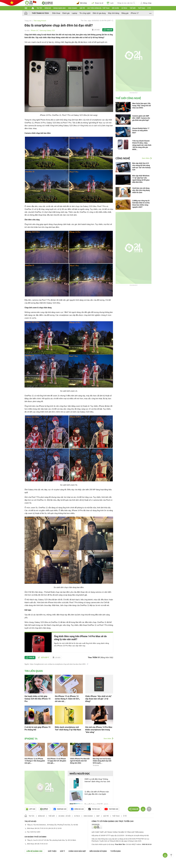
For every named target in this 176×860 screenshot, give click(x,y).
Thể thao (141, 8)
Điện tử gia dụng (99, 13)
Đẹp (98, 816)
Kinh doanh (72, 8)
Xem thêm (107, 738)
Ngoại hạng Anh (59, 8)
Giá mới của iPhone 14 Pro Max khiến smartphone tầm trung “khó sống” (98, 729)
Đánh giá (65, 13)
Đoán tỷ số (99, 3)
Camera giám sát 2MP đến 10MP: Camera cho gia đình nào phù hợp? (141, 118)
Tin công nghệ (84, 13)
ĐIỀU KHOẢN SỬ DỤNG (98, 851)
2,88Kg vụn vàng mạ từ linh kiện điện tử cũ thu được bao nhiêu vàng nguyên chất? (141, 204)
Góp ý (62, 851)
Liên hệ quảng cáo (34, 851)
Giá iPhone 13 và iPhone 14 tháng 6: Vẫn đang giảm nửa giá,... (35, 761)
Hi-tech (124, 8)
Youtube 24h (113, 809)
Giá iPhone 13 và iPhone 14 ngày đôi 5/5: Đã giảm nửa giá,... (56, 761)
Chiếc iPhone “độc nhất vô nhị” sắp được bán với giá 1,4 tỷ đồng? (98, 698)
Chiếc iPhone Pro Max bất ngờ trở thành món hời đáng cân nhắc (80, 761)
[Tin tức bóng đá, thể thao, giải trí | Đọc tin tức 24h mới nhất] (31, 3)
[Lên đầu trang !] (171, 855)
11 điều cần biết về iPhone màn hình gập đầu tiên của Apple (97, 793)
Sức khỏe (115, 8)
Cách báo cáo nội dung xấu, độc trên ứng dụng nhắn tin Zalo (141, 190)
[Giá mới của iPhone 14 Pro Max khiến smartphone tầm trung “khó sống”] (99, 715)
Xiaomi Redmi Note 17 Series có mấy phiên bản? (140, 130)
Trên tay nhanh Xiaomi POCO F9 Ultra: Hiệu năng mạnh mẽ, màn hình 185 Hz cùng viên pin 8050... (141, 145)
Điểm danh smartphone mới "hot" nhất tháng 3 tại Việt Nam (68, 728)
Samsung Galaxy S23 (47, 30)
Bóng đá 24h (79, 809)
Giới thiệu (52, 851)
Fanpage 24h (61, 809)
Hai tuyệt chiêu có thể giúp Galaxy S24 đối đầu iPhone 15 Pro (37, 698)
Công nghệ (123, 158)
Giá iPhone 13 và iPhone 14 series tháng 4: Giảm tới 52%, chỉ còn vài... (67, 698)
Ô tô (149, 8)
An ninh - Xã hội (64, 816)
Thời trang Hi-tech (40, 13)
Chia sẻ (109, 30)
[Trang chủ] (28, 13)
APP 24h (32, 809)
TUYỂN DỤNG (115, 851)
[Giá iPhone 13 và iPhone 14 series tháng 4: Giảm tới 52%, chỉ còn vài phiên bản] (69, 684)
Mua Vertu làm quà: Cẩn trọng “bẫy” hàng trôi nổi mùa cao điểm (141, 105)
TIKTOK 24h (96, 809)
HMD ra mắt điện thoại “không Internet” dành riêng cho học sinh (97, 780)
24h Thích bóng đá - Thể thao (98, 8)
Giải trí (82, 8)
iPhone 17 (135, 13)
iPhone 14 (34, 30)
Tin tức (39, 8)
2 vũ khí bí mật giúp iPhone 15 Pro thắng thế (37, 728)
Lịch (112, 3)
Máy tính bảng (113, 13)
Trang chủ (28, 21)
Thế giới (132, 8)
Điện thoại (56, 13)
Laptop (74, 13)
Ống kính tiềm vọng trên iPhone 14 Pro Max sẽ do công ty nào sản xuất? (80, 638)
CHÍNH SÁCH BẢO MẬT (77, 851)
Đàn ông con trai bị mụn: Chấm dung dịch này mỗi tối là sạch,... (102, 761)
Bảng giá (125, 13)
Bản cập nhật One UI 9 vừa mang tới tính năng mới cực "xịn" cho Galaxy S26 (141, 166)
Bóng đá (48, 8)
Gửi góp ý (45, 657)
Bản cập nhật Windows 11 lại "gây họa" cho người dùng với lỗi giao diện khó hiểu (141, 179)
